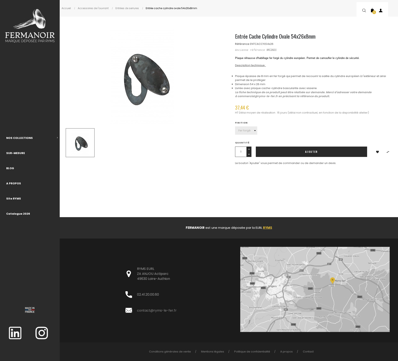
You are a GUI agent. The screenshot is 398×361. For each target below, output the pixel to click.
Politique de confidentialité (252, 352)
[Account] (380, 11)
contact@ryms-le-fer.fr (157, 310)
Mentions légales (212, 352)
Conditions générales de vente (170, 352)
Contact (308, 352)
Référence (242, 44)
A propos (286, 352)
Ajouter (311, 151)
